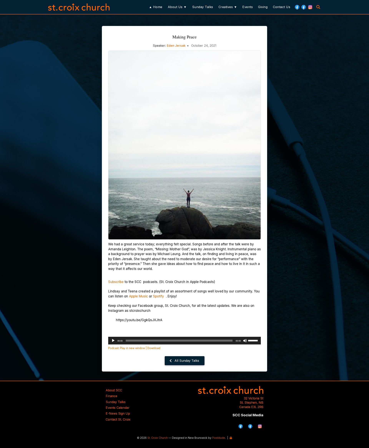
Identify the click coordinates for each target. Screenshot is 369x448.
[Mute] (245, 341)
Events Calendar (118, 408)
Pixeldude (218, 437)
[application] (184, 340)
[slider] (253, 340)
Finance (111, 396)
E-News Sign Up (118, 413)
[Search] (318, 7)
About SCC (114, 390)
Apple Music (139, 296)
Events (247, 7)
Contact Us (281, 7)
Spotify (159, 296)
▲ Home (155, 7)
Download (153, 348)
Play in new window (132, 348)
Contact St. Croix (118, 419)
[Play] (113, 341)
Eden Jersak (176, 45)
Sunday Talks (202, 7)
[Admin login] (231, 437)
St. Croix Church (157, 437)
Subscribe (116, 282)
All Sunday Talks (187, 361)
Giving (263, 7)
